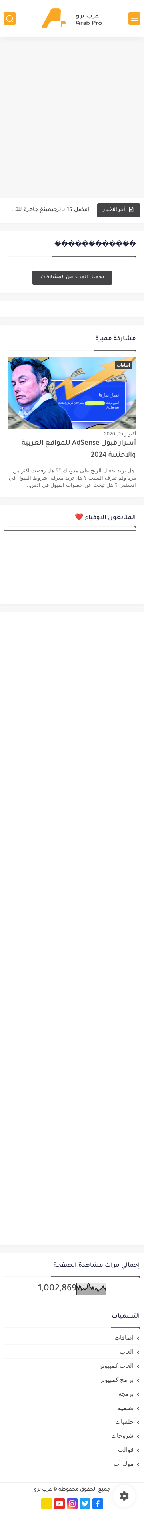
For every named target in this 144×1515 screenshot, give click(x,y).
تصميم (125, 1407)
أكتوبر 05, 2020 (120, 434)
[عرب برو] (72, 18)
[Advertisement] (72, 117)
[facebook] (97, 1503)
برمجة (126, 1393)
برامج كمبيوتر (117, 1379)
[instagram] (72, 1503)
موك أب (124, 1463)
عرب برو (43, 1490)
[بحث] (10, 18)
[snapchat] (46, 1503)
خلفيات (124, 1421)
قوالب (126, 1449)
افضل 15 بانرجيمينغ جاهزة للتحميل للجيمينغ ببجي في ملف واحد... (49, 210)
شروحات (122, 1435)
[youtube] (59, 1503)
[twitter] (85, 1503)
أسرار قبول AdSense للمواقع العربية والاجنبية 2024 (79, 450)
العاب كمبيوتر (117, 1365)
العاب (127, 1351)
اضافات (124, 1337)
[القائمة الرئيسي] (134, 18)
